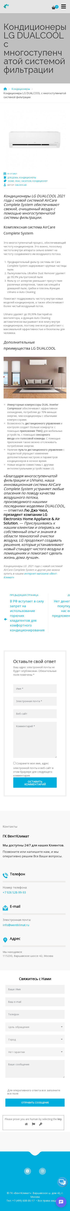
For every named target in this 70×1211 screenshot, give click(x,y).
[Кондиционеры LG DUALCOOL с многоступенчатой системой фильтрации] (35, 139)
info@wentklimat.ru (16, 925)
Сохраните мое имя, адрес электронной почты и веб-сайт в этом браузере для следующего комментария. (33, 769)
